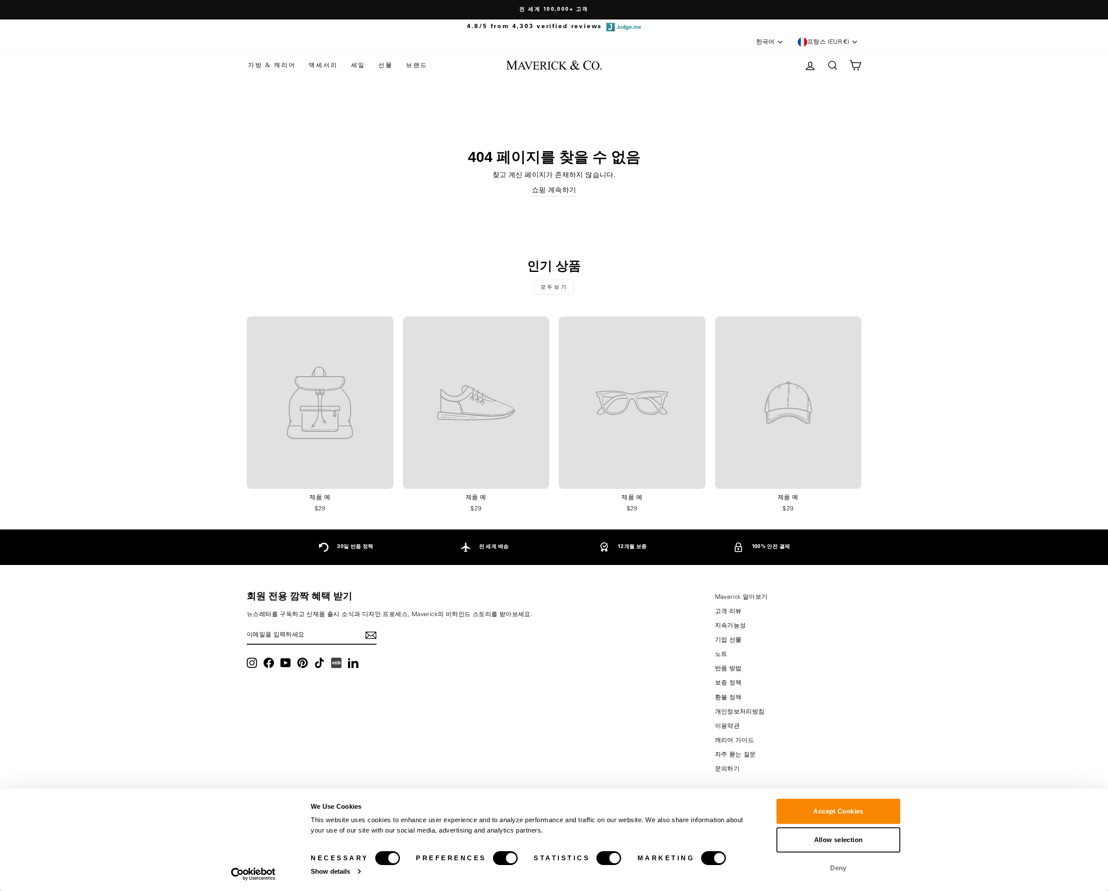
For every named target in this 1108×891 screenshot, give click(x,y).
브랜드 (417, 65)
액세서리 (323, 65)
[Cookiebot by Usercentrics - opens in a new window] (253, 874)
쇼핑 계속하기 (554, 190)
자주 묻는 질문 (735, 755)
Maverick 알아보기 (741, 597)
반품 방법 (728, 668)
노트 (721, 654)
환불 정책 (728, 697)
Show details (330, 871)
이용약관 (727, 726)
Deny (838, 868)
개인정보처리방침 (740, 712)
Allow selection (838, 839)
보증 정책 (728, 683)
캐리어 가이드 (734, 740)
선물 (385, 65)
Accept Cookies (838, 811)
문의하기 (727, 769)
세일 (358, 65)
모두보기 (554, 287)
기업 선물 (728, 640)
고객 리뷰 (728, 611)
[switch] (505, 858)
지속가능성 (730, 626)
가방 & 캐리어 (272, 65)
